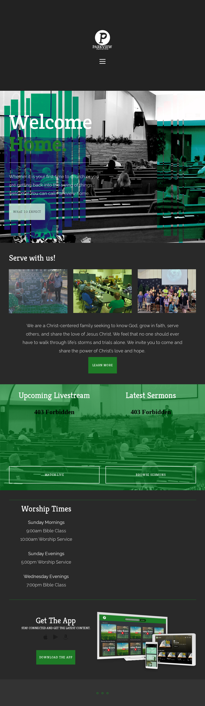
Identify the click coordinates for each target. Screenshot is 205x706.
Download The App (55, 657)
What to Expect (27, 212)
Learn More (102, 365)
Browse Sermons (151, 475)
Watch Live (54, 475)
